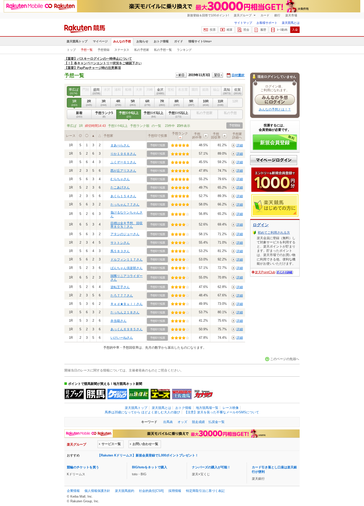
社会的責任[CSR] (151, 491)
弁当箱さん (118, 321)
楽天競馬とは (291, 23)
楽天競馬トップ (77, 41)
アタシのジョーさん (124, 234)
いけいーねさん (121, 337)
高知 (227, 91)
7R (162, 102)
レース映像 (231, 408)
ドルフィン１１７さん (126, 259)
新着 (79, 114)
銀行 (277, 15)
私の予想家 (141, 50)
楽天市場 (291, 15)
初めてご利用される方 (274, 232)
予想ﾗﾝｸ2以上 (178, 114)
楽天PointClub (265, 272)
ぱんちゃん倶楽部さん (126, 268)
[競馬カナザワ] (203, 394)
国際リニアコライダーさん (126, 277)
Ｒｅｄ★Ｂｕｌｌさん (126, 304)
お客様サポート (267, 23)
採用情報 (174, 491)
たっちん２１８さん (124, 312)
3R (103, 102)
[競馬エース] (160, 394)
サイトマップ (243, 23)
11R (220, 102)
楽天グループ (243, 15)
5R (133, 102)
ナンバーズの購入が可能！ (211, 467)
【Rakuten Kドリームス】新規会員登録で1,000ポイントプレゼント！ (148, 455)
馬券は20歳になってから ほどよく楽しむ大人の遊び (142, 412)
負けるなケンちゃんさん (126, 214)
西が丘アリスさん (123, 170)
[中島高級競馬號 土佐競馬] (182, 394)
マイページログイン (273, 160)
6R (147, 102)
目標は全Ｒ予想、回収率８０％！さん (126, 224)
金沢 (160, 91)
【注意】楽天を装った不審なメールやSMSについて (221, 412)
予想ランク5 (104, 114)
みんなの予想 (122, 41)
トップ (71, 50)
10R (206, 102)
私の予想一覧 (163, 50)
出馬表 (168, 422)
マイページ (100, 41)
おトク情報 (161, 41)
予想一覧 (87, 50)
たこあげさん (120, 187)
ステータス (121, 50)
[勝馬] (95, 394)
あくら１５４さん (123, 196)
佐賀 (237, 91)
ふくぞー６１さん (123, 162)
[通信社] (139, 394)
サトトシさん (120, 243)
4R (118, 102)
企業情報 (73, 491)
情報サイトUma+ (200, 41)
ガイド (178, 41)
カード (264, 15)
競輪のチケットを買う (83, 467)
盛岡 (96, 91)
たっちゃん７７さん (124, 204)
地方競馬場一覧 (207, 408)
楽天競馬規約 (124, 491)
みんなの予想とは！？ (275, 109)
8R (177, 102)
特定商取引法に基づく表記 (205, 491)
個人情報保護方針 (97, 491)
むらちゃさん (120, 179)
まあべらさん (120, 145)
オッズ (182, 422)
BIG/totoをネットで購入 (149, 467)
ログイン (261, 225)
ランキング (184, 50)
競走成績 (198, 422)
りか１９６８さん (123, 154)
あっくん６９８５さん (126, 329)
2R (89, 102)
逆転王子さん (120, 287)
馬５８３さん (120, 251)
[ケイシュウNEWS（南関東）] (117, 394)
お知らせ (142, 41)
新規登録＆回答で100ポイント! (208, 15)
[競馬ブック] (74, 394)
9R (191, 102)
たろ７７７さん (121, 295)
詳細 (239, 145)
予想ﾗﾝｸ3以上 (153, 114)
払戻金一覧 (216, 422)
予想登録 (103, 50)
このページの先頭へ (284, 359)
